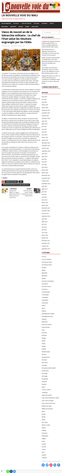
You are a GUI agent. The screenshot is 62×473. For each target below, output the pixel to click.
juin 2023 (44, 192)
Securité (20, 46)
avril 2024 (44, 164)
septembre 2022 (46, 216)
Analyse (44, 278)
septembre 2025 (46, 118)
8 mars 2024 (7, 46)
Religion (44, 438)
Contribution (45, 297)
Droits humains (46, 327)
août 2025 (44, 121)
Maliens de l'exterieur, (47, 408)
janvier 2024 (45, 172)
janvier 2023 (45, 205)
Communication (46, 292)
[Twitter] (14, 471)
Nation (43, 419)
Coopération (45, 300)
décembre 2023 (46, 175)
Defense (15, 46)
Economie (44, 332)
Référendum (45, 436)
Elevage (44, 338)
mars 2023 (44, 200)
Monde (27, 26)
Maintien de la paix (47, 406)
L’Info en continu (26, 23)
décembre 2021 (46, 240)
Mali (21, 181)
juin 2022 (44, 224)
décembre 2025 (46, 110)
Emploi (43, 341)
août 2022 (44, 219)
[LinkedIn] (58, 465)
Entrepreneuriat (46, 351)
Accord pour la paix (47, 262)
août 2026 (44, 96)
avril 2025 (44, 132)
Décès (43, 308)
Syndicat (44, 455)
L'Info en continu (46, 389)
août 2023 (44, 186)
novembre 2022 (46, 210)
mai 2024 (44, 162)
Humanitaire (45, 379)
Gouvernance (45, 371)
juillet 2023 (44, 189)
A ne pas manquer (6, 23)
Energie (44, 346)
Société (52, 23)
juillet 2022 (44, 221)
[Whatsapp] (7, 471)
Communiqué (45, 294)
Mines (43, 411)
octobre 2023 (45, 181)
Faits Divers (4, 26)
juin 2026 (44, 99)
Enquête (44, 349)
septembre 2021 (46, 249)
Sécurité (44, 444)
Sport (43, 452)
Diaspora (44, 319)
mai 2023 (44, 194)
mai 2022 (44, 227)
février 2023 (45, 202)
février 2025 (45, 137)
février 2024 (45, 170)
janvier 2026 (45, 107)
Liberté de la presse (47, 395)
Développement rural (47, 316)
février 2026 (45, 105)
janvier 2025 (45, 140)
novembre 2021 (46, 243)
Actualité (16, 23)
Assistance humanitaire (48, 281)
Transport (44, 457)
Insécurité (13, 26)
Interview (44, 23)
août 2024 (44, 153)
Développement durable (48, 313)
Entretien (44, 354)
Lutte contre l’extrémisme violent (50, 398)
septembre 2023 (46, 183)
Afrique (21, 26)
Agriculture (44, 273)
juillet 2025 (44, 124)
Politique (36, 23)
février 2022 (45, 235)
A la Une (44, 256)
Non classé (35, 26)
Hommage (44, 373)
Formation (44, 365)
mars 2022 (44, 232)
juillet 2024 (44, 156)
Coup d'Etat (45, 303)
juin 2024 (44, 159)
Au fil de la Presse (46, 286)
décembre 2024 (46, 143)
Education (44, 335)
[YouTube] (50, 465)
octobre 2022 (45, 213)
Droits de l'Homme (47, 324)
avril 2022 (44, 229)
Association (45, 284)
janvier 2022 (45, 238)
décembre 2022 (46, 208)
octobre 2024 (45, 148)
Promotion (44, 433)
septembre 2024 (46, 151)
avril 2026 (44, 102)
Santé (43, 441)
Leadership (44, 392)
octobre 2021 (45, 246)
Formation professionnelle (49, 368)
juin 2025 (44, 126)
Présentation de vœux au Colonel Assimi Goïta (16, 185)
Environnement (46, 357)
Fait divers (44, 360)
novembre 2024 (46, 145)
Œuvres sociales (46, 425)
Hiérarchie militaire (11, 181)
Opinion (44, 428)
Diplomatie (44, 322)
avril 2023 (44, 197)
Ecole (43, 330)
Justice (43, 387)
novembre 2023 (46, 178)
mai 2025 (44, 129)
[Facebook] (11, 471)
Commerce (45, 289)
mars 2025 (44, 134)
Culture (43, 305)
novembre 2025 (46, 113)
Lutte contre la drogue (47, 400)
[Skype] (54, 465)
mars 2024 (44, 167)
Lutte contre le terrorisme (48, 403)
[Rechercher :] (51, 32)
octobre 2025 (45, 115)
